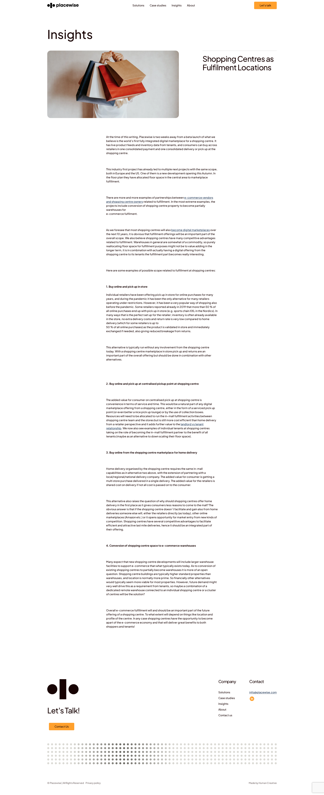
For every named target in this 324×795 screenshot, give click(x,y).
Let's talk (265, 5)
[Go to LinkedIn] (252, 698)
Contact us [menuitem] (225, 715)
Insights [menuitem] (177, 5)
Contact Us (62, 726)
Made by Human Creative (263, 782)
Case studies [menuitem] (158, 5)
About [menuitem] (191, 5)
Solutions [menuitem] (138, 5)
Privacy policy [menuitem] (93, 782)
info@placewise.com (263, 692)
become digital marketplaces (190, 230)
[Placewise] (63, 5)
